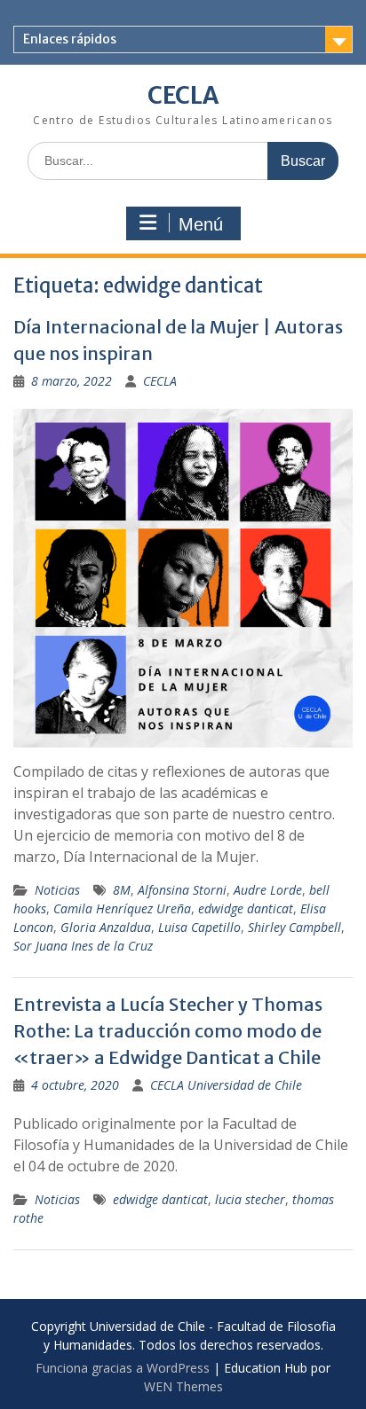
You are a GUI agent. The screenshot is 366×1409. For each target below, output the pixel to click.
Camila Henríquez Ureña (122, 908)
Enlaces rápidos (69, 39)
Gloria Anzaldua (105, 927)
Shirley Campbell (294, 927)
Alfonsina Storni (182, 889)
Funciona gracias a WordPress (123, 1367)
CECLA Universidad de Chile (226, 1084)
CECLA (183, 95)
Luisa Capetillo (199, 927)
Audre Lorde (268, 889)
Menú (201, 224)
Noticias (57, 889)
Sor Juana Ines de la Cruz (83, 945)
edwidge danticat (245, 908)
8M (122, 889)
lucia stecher (250, 1199)
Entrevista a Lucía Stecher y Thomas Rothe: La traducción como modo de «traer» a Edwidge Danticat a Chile (167, 1030)
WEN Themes (183, 1386)
